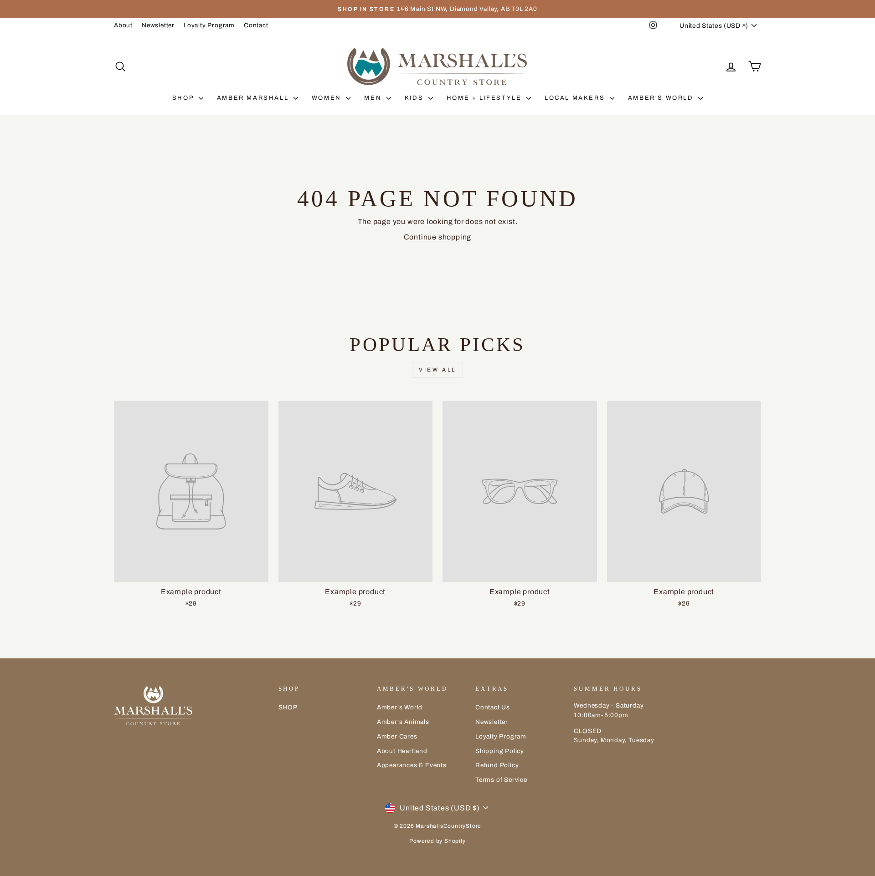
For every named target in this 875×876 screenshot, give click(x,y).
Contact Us (492, 707)
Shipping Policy (499, 751)
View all (437, 370)
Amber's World (662, 98)
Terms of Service (501, 779)
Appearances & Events (412, 765)
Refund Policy (497, 765)
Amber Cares (397, 736)
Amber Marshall (254, 98)
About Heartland (402, 751)
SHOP (184, 98)
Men (374, 98)
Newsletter (158, 25)
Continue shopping (438, 237)
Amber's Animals (403, 721)
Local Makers (576, 98)
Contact (256, 25)
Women (328, 98)
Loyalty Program (209, 25)
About (123, 25)
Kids (415, 98)
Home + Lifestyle (485, 98)
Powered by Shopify (437, 841)
